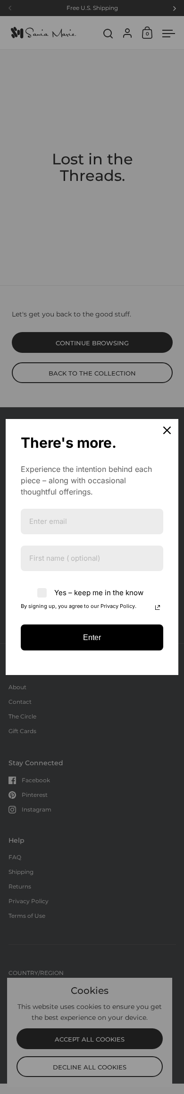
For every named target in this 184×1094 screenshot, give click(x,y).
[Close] (167, 430)
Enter (92, 637)
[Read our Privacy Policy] (157, 607)
